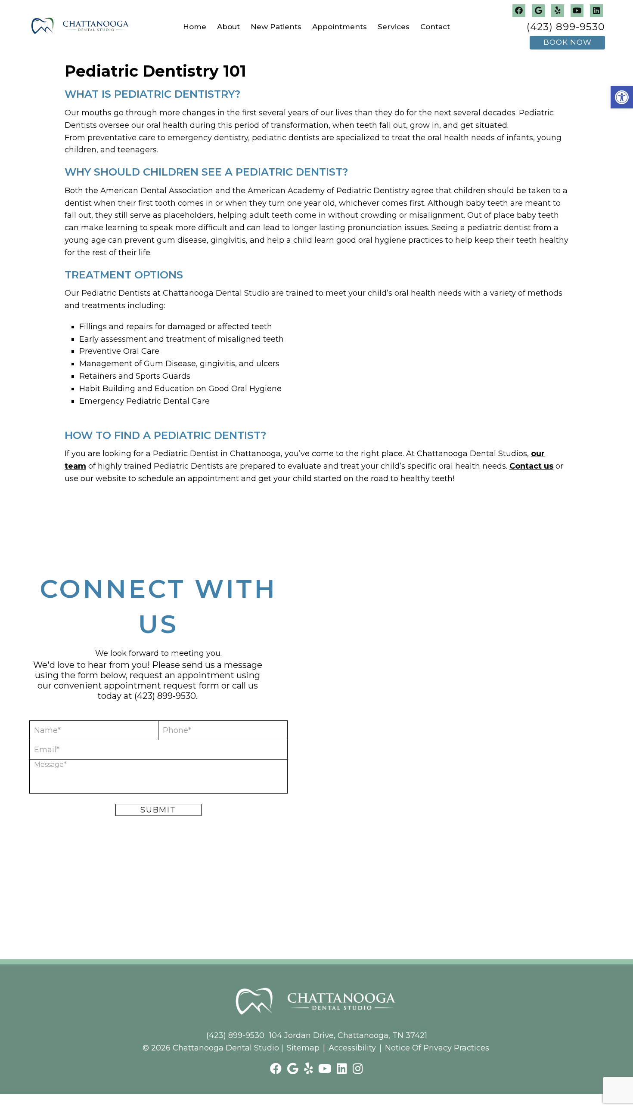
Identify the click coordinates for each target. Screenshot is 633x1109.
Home (194, 26)
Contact (435, 26)
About (228, 26)
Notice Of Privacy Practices (437, 1048)
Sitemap (303, 1048)
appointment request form (161, 685)
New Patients (276, 26)
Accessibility (352, 1048)
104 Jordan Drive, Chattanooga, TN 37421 (348, 1035)
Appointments (339, 26)
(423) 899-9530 (566, 27)
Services (394, 26)
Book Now (567, 42)
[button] (622, 97)
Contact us (531, 466)
